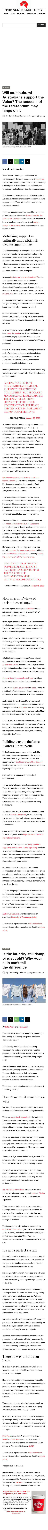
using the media (13, 333)
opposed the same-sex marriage (22, 550)
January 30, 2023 (33, 418)
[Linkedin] (21, 161)
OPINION (6, 87)
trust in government (21, 688)
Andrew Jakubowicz (10, 914)
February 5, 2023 (37, 586)
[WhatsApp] (16, 161)
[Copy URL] (27, 161)
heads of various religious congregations (22, 524)
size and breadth (32, 215)
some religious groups (16, 553)
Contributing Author (16, 116)
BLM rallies (23, 708)
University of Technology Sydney (24, 917)
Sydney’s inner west (18, 815)
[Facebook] (4, 161)
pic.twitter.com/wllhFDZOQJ (22, 579)
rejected (30, 609)
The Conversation (35, 924)
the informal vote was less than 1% (24, 277)
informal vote (7, 294)
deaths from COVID (10, 665)
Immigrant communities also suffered (17, 678)
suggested (40, 179)
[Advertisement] (24, 61)
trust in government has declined (29, 762)
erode (33, 688)
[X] (10, 161)
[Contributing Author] (4, 116)
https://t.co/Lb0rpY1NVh (19, 411)
